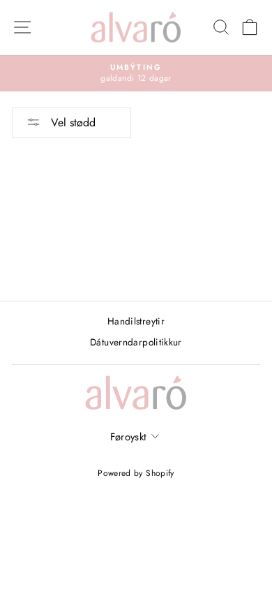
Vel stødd (71, 122)
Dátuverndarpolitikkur (136, 342)
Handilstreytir (136, 321)
